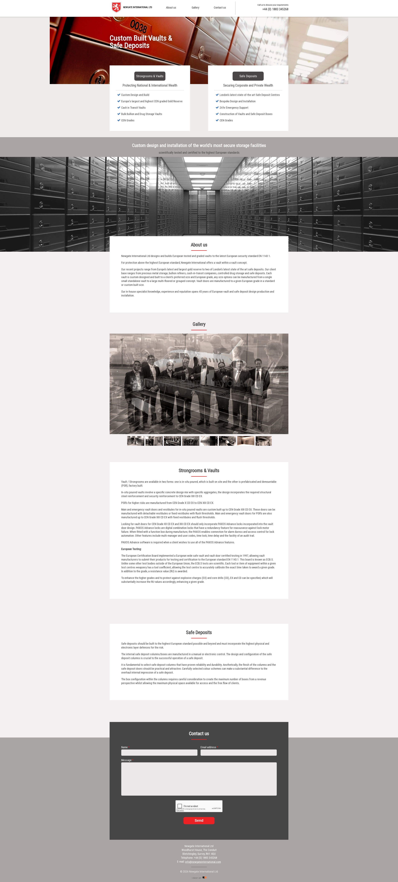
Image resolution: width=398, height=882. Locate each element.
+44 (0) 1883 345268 (275, 9)
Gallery (195, 7)
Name (125, 747)
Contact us (220, 7)
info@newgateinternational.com (203, 862)
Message (127, 760)
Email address (209, 747)
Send (199, 820)
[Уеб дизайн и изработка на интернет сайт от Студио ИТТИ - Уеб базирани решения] (199, 877)
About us (171, 7)
